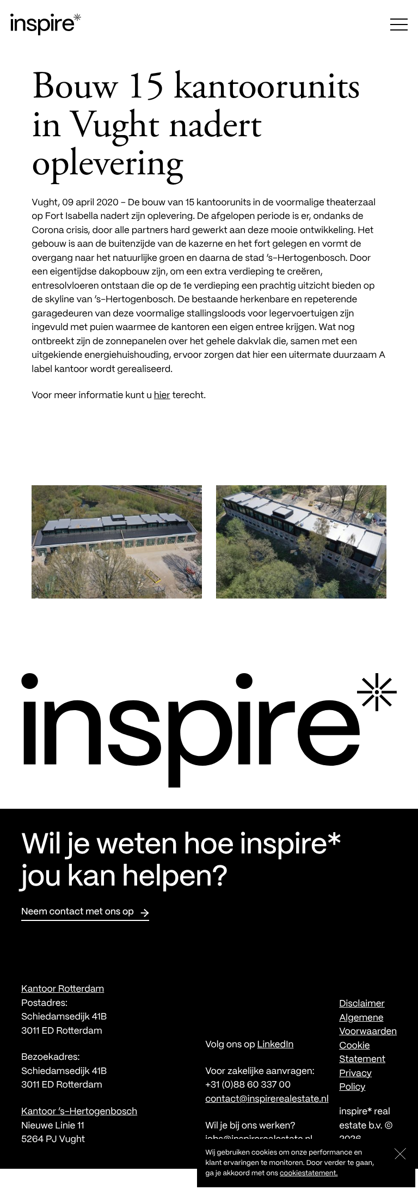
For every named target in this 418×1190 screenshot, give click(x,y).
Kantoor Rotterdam (62, 989)
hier (162, 396)
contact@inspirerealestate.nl (267, 1099)
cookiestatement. (308, 1173)
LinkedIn (275, 1045)
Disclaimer (362, 1004)
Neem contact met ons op (77, 912)
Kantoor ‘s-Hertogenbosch (79, 1112)
